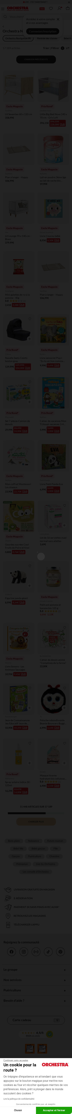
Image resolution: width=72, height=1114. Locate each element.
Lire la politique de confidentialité (18, 1099)
